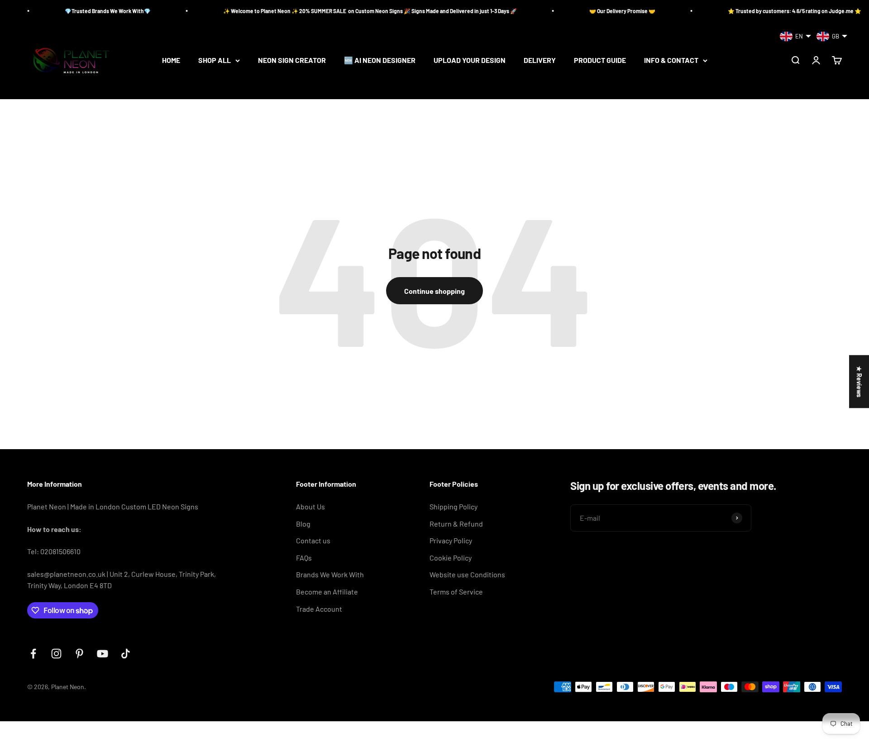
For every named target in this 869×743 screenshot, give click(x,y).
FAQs (304, 557)
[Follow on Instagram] (56, 653)
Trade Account (319, 608)
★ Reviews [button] (859, 381)
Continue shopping (434, 291)
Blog (303, 523)
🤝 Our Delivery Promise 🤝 (601, 11)
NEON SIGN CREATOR (292, 60)
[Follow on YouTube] (102, 653)
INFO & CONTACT (671, 60)
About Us (310, 506)
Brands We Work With (330, 574)
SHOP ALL (214, 60)
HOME (171, 60)
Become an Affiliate (327, 591)
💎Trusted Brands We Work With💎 (86, 11)
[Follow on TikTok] (125, 653)
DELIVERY (540, 60)
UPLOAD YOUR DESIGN (470, 60)
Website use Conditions (467, 574)
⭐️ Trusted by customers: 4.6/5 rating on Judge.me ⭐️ (773, 11)
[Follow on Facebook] (33, 653)
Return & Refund (456, 523)
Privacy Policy (451, 540)
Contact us (313, 540)
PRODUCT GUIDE (600, 60)
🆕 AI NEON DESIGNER (379, 60)
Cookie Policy (451, 557)
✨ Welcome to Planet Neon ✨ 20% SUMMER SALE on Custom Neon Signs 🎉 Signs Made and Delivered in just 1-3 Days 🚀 (349, 11)
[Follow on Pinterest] (79, 653)
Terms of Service (456, 591)
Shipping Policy (453, 506)
